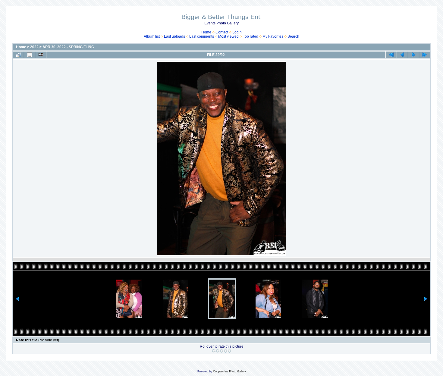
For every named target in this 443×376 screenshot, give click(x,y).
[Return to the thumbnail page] (18, 55)
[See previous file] (402, 55)
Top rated (250, 36)
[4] (226, 351)
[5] (229, 351)
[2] (218, 351)
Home (206, 32)
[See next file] (413, 55)
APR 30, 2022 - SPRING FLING (68, 47)
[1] (214, 351)
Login (237, 32)
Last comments (201, 36)
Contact (221, 32)
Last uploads (174, 36)
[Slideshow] (40, 55)
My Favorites (272, 36)
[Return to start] (391, 55)
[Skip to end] (424, 55)
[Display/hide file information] (29, 55)
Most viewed (228, 36)
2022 (34, 47)
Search (293, 36)
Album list (152, 36)
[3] (222, 351)
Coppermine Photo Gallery (229, 371)
